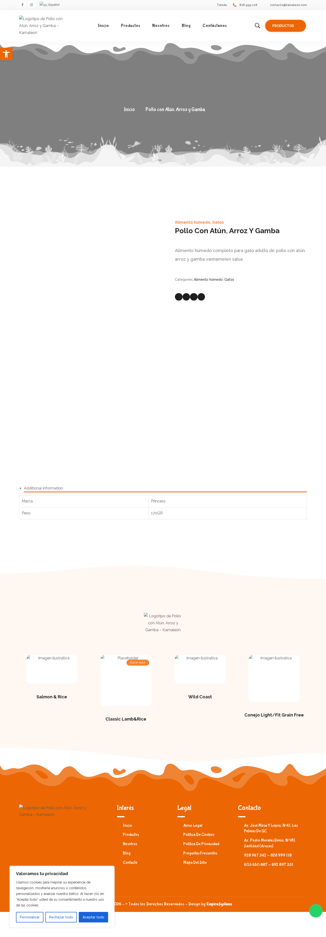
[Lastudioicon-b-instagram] (31, 4)
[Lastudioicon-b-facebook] (22, 4)
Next (158, 328)
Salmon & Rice (52, 696)
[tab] (165, 488)
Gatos (218, 222)
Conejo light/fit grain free (274, 714)
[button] (285, 26)
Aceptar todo (93, 917)
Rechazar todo (61, 917)
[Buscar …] (257, 26)
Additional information (43, 488)
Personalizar (30, 917)
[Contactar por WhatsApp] (316, 911)
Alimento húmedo (192, 222)
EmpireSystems (219, 904)
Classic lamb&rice (125, 719)
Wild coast (200, 696)
